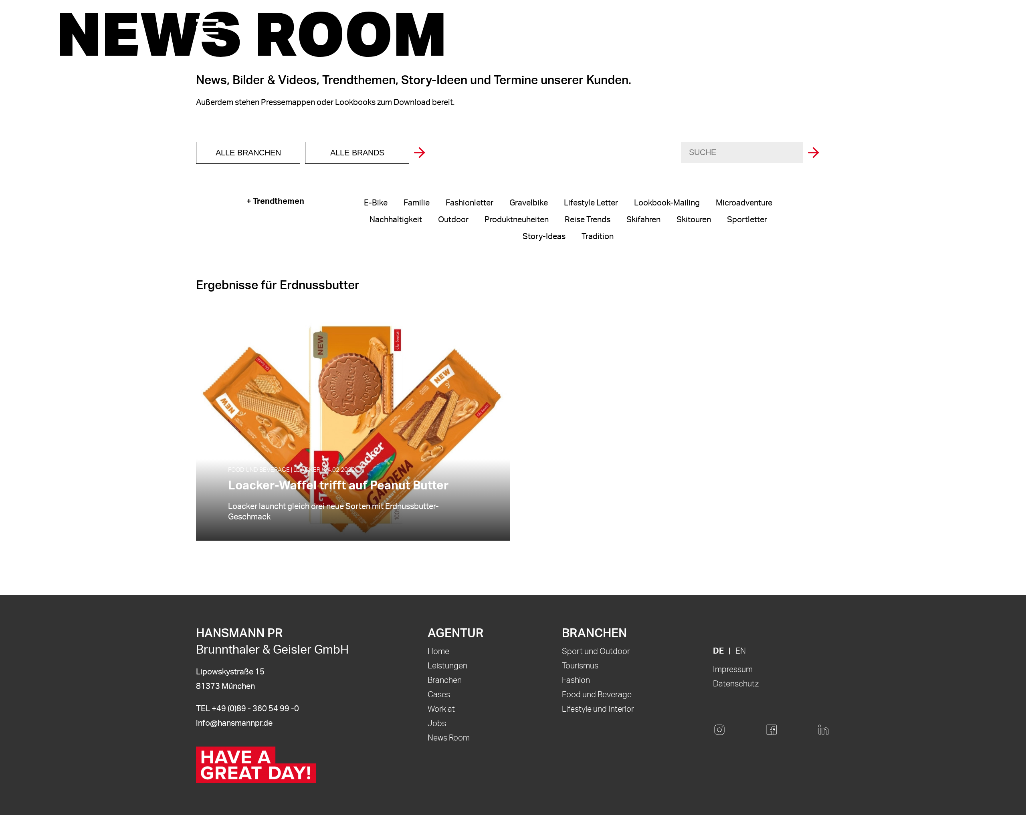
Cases (439, 695)
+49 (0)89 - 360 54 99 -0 (255, 709)
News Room (449, 738)
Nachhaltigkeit (396, 220)
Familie (417, 203)
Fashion (576, 680)
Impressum (733, 670)
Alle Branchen (248, 152)
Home (438, 652)
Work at (441, 709)
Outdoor (453, 220)
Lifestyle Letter (591, 203)
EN (740, 651)
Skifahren (643, 220)
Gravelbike (528, 203)
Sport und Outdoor (596, 652)
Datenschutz (736, 684)
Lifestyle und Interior (598, 709)
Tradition (598, 237)
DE (718, 651)
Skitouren (694, 220)
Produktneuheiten (517, 220)
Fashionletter (469, 203)
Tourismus (580, 666)
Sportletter (747, 220)
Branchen (445, 680)
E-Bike (376, 203)
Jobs (437, 724)
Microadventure (744, 203)
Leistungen (447, 666)
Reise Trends (587, 220)
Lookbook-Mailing (667, 203)
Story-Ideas (544, 237)
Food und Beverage (597, 695)
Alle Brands (357, 152)
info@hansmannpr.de (234, 723)
